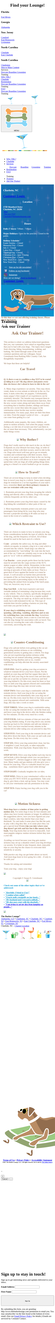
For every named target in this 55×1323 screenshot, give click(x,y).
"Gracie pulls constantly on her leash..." (22, 897)
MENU (16, 131)
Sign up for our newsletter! (20, 267)
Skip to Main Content (10, 67)
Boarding (13, 72)
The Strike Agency (47, 1162)
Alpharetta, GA (7, 919)
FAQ (3, 89)
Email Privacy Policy (23, 1316)
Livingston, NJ (11, 923)
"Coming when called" (15, 895)
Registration (6, 82)
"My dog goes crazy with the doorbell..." (22, 902)
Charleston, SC (22, 919)
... (11, 1179)
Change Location (22, 926)
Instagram (13, 275)
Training (47, 167)
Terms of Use (9, 1160)
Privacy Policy (23, 1160)
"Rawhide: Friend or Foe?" (17, 892)
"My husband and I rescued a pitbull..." (22, 900)
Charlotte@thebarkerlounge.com (17, 216)
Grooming (21, 72)
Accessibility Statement (41, 1160)
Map (6, 212)
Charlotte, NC (36, 919)
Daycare (5, 72)
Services (9, 164)
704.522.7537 (9, 214)
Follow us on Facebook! (19, 271)
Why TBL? (6, 77)
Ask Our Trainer (13, 181)
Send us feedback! (28, 278)
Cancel (4, 1179)
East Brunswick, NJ (13, 921)
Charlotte (5, 79)
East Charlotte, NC (32, 921)
